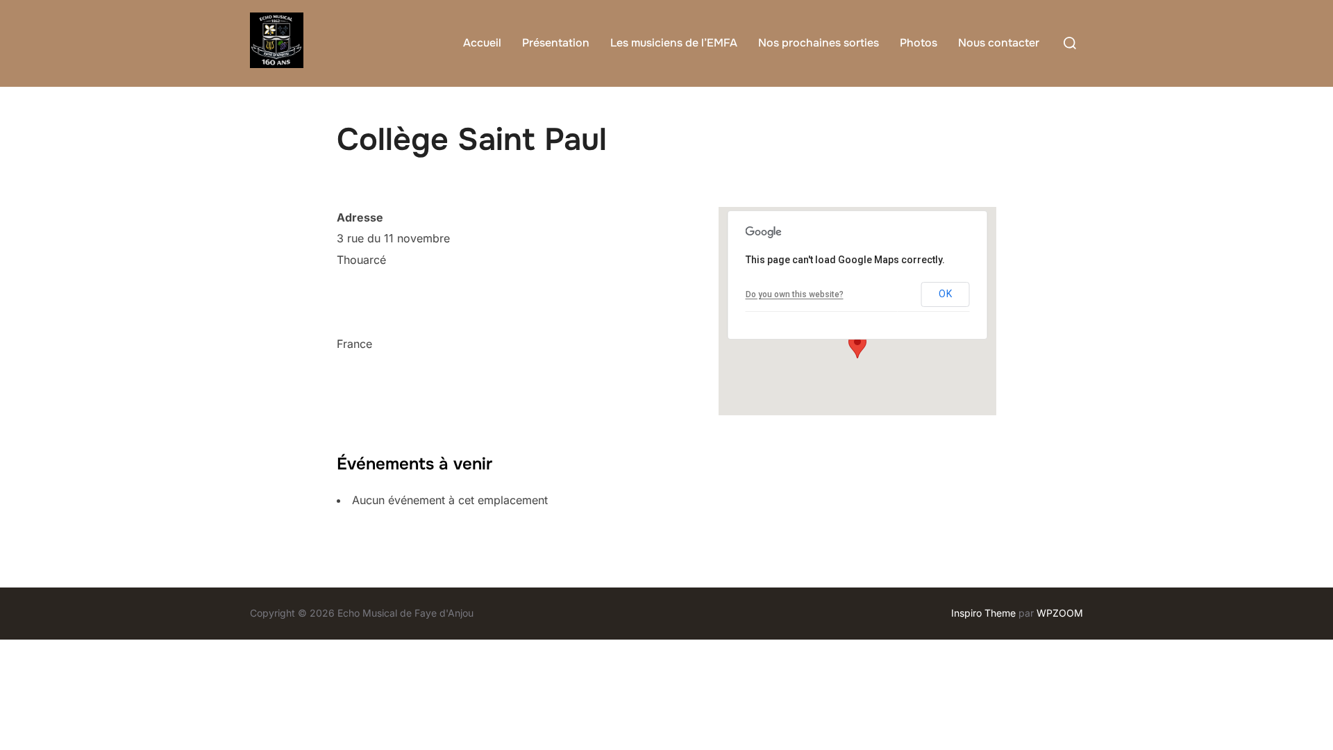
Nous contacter (998, 42)
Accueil (482, 42)
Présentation (555, 42)
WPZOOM (1060, 613)
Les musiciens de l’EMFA (673, 42)
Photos (918, 42)
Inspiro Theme (983, 613)
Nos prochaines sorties (818, 42)
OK (946, 293)
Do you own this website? (795, 294)
